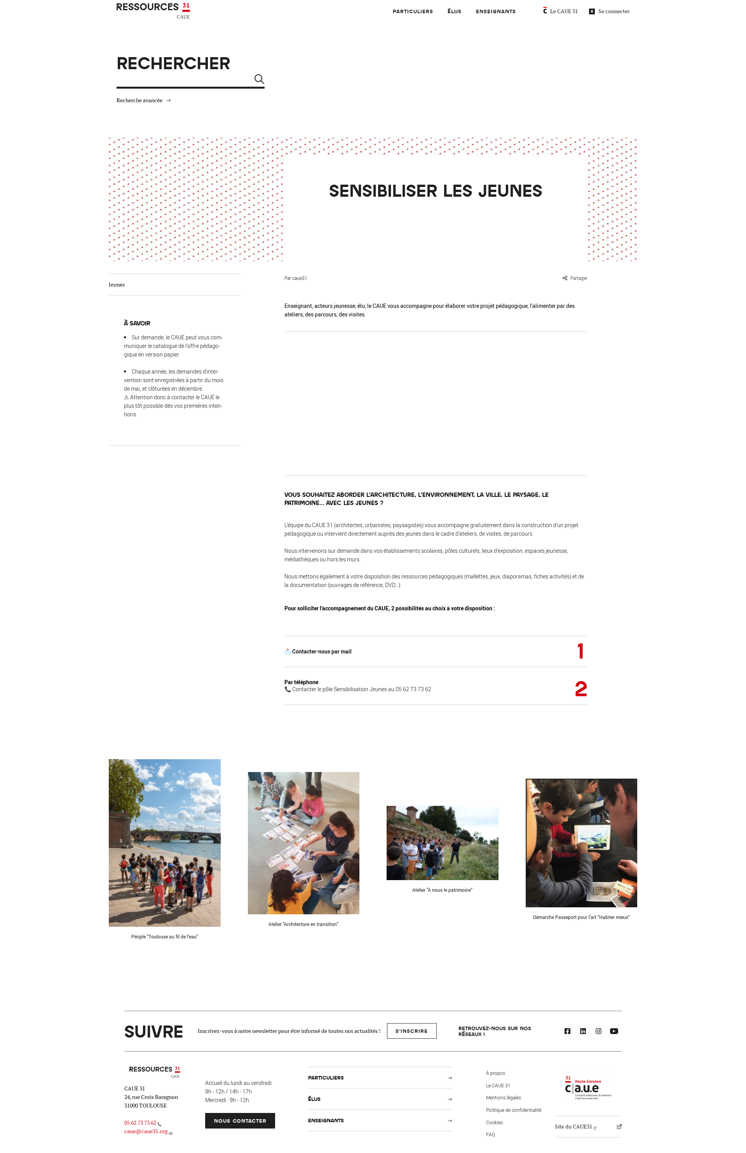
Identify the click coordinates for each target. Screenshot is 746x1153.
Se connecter (613, 11)
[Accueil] (154, 11)
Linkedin (583, 1032)
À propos (495, 1073)
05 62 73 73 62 (140, 1122)
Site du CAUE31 (573, 1126)
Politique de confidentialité (513, 1110)
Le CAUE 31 (564, 11)
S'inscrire (412, 1031)
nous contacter (240, 1120)
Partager (578, 278)
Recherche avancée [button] (139, 100)
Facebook (567, 1032)
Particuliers (413, 11)
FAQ (490, 1134)
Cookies (494, 1122)
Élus (455, 11)
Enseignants (496, 11)
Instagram (598, 1032)
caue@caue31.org (145, 1131)
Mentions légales (503, 1097)
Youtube (614, 1032)
